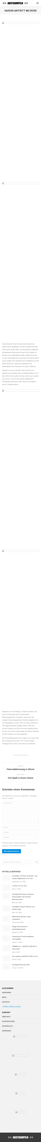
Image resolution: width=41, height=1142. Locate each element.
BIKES (4, 997)
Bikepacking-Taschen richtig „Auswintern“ (21, 918)
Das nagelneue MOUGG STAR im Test (25, 956)
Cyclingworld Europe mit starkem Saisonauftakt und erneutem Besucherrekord (23, 896)
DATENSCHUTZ (7, 1026)
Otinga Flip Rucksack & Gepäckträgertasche (20, 928)
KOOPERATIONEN (8, 1021)
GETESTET (6, 1002)
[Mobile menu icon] (37, 3)
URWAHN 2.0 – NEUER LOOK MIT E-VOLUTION (24, 948)
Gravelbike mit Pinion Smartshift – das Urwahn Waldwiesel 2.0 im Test (24, 877)
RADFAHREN (6, 992)
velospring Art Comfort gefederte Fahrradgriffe (23, 938)
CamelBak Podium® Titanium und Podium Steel (23, 908)
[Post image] (6, 878)
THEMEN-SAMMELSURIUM (11, 1006)
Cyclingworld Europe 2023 (21, 964)
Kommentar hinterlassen (20, 755)
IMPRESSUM (6, 1031)
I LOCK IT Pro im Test (19, 886)
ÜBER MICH (6, 1017)
